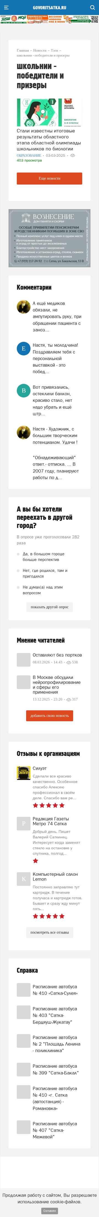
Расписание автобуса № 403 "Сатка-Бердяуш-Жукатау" (55, 1015)
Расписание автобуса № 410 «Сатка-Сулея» (55, 990)
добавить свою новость (50, 716)
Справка (27, 971)
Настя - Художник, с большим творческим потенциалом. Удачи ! (55, 435)
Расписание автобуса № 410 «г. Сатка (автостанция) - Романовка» (55, 1098)
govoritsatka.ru (49, 8)
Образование (29, 155)
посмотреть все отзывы (50, 932)
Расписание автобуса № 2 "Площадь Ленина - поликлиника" (56, 1044)
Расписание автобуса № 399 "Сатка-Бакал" (56, 1069)
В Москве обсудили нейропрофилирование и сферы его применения (57, 684)
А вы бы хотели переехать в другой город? (44, 517)
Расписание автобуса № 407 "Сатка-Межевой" (55, 1130)
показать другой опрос (49, 607)
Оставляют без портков (57, 654)
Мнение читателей (41, 641)
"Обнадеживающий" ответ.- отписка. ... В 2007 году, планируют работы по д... (56, 467)
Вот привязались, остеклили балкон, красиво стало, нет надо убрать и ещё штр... (52, 400)
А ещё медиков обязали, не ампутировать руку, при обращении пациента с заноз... (57, 317)
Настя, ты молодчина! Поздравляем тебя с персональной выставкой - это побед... (55, 358)
